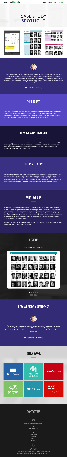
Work (55, 2)
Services (50, 2)
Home (44, 2)
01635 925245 (33, 429)
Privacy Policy (33, 448)
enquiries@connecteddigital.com (33, 423)
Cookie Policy (33, 450)
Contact (61, 2)
